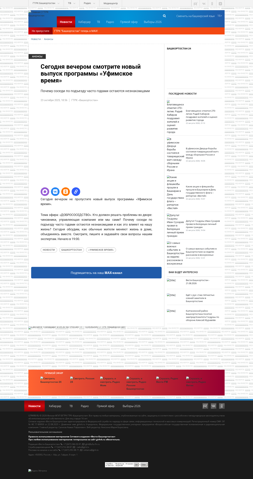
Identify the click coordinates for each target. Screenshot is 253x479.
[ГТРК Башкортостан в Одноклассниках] (212, 3)
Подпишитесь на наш (96, 272)
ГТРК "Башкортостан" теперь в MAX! (76, 31)
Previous (23, 146)
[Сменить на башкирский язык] (194, 16)
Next (169, 146)
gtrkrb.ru (81, 424)
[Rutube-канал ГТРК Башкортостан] (196, 3)
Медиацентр (111, 3)
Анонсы (37, 56)
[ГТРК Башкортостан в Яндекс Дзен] (220, 3)
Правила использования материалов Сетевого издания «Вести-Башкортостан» (71, 436)
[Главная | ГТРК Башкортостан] (41, 15)
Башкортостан (71, 249)
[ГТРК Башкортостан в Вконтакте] (204, 3)
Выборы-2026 (153, 22)
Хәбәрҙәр (84, 22)
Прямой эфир (129, 22)
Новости (66, 22)
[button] (45, 191)
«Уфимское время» (101, 249)
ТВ (98, 22)
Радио (110, 22)
